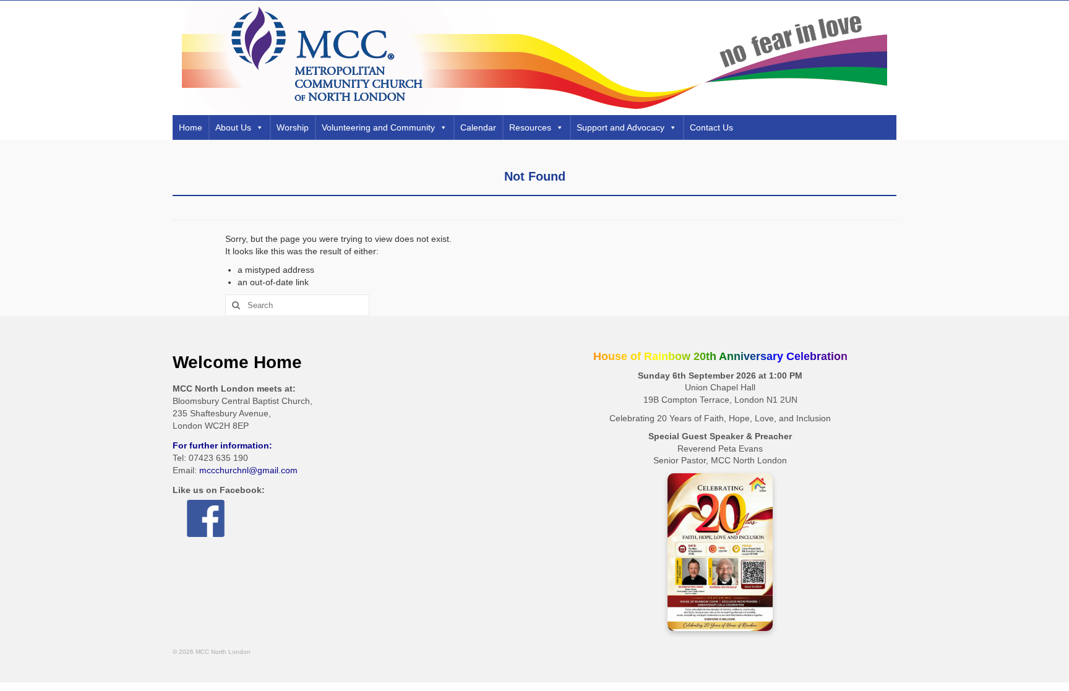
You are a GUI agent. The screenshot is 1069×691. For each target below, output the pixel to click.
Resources (530, 127)
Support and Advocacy (620, 127)
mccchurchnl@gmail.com (248, 470)
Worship (293, 127)
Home (190, 127)
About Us (233, 127)
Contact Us (711, 127)
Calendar (478, 127)
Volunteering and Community (378, 127)
